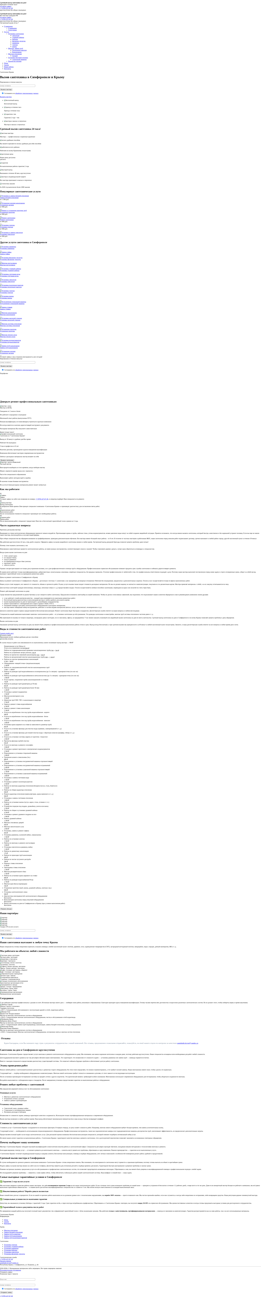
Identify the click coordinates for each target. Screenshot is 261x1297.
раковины (15, 43)
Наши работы (9, 67)
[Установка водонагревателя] (10, 340)
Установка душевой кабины (9, 270)
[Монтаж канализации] (8, 313)
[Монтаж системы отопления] (10, 324)
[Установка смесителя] (8, 280)
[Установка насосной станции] (11, 318)
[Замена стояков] (6, 307)
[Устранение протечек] (8, 329)
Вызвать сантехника (7, 460)
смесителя (15, 35)
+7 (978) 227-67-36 (6, 8)
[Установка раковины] (8, 246)
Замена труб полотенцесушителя (15, 1238)
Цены (6, 63)
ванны (14, 46)
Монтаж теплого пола (7, 337)
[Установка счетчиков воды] (10, 274)
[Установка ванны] (7, 296)
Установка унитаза (6, 227)
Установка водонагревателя (9, 342)
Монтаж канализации (7, 314)
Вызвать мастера (6, 97)
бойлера (15, 39)
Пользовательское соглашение (10, 1270)
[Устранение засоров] (7, 351)
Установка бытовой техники (18, 57)
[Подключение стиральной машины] (13, 302)
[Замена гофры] (5, 252)
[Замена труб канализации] (9, 346)
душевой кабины (18, 37)
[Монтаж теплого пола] (8, 335)
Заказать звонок (5, 1261)
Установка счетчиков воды (9, 276)
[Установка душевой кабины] (10, 269)
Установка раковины (7, 248)
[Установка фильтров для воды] (11, 258)
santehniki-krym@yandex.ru (187, 1043)
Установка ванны (6, 298)
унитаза (15, 45)
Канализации (17, 52)
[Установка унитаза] (7, 291)
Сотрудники (12, 30)
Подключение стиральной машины (12, 303)
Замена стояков (5, 309)
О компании (8, 26)
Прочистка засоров (14, 61)
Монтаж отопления (15, 54)
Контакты (7, 69)
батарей (15, 56)
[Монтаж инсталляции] (8, 263)
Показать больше (6, 909)
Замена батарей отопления (9, 198)
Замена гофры (5, 254)
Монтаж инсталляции (7, 265)
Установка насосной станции (10, 320)
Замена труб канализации (9, 348)
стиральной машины (19, 59)
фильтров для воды (18, 41)
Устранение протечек (7, 212)
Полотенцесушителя (19, 50)
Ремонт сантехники (7, 220)
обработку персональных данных (26, 93)
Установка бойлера (10, 1250)
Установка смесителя (7, 234)
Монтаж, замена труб (15, 48)
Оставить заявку (5, 6)
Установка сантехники (16, 34)
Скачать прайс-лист (7, 633)
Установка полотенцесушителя (11, 287)
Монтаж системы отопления (10, 325)
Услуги (6, 32)
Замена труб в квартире (12, 1234)
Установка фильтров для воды (10, 259)
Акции (6, 65)
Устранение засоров (7, 205)
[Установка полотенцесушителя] (11, 285)
